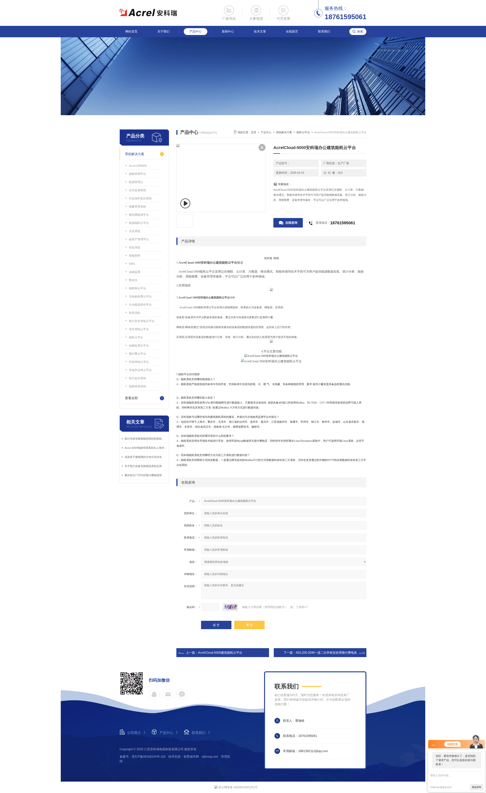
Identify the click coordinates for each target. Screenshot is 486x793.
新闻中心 (228, 31)
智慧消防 (134, 312)
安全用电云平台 (139, 329)
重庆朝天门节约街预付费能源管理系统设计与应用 (146, 475)
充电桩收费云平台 (140, 296)
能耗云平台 (136, 337)
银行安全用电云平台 (142, 321)
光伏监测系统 (137, 190)
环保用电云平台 (139, 361)
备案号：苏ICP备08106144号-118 (142, 756)
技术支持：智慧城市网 (183, 756)
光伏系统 (134, 231)
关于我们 (163, 31)
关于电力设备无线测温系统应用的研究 (146, 466)
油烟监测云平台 (139, 345)
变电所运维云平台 (140, 370)
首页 (253, 132)
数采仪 (133, 280)
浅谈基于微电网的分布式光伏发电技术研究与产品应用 (146, 456)
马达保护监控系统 (140, 198)
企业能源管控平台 (140, 304)
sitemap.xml (210, 756)
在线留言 (292, 31)
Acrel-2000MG (138, 165)
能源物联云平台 (139, 222)
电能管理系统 (137, 386)
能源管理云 (136, 182)
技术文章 (260, 31)
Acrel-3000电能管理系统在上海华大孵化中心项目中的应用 (146, 447)
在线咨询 (291, 222)
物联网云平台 (137, 288)
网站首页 (131, 31)
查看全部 (131, 398)
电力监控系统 (137, 378)
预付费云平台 (137, 353)
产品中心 (195, 31)
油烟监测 (134, 272)
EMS (132, 263)
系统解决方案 (134, 154)
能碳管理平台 (137, 173)
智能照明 (134, 255)
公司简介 (134, 733)
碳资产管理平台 (139, 239)
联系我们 (324, 31)
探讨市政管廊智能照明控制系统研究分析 (146, 438)
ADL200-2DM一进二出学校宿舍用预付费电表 (326, 652)
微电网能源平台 (139, 214)
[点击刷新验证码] (230, 607)
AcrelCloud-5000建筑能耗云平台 (220, 652)
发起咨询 (476, 787)
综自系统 (134, 247)
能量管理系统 (137, 206)
